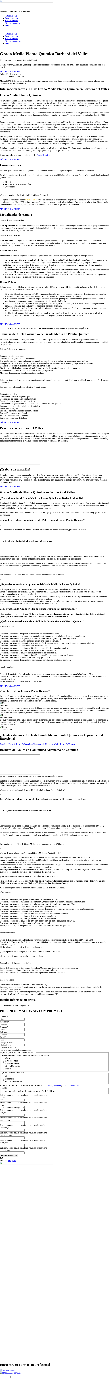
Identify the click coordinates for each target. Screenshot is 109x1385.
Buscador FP (11, 16)
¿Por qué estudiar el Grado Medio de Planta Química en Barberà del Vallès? (32, 776)
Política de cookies (58, 1377)
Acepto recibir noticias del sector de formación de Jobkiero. (30, 1091)
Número (4, 1027)
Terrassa (71, 744)
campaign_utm (6, 1135)
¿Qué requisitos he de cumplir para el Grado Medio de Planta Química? (30, 951)
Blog (7, 25)
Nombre (4, 1016)
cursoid (3, 1097)
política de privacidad (52, 1085)
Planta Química (43, 155)
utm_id (3, 1112)
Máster (8, 1069)
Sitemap (3, 1382)
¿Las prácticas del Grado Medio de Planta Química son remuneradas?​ (29, 876)
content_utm (5, 1150)
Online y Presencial (13, 1081)
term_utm (4, 1143)
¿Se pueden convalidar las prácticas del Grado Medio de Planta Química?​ (30, 853)
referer (2, 1105)
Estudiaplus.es (31, 200)
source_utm (5, 1120)
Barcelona (28, 744)
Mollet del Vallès (61, 744)
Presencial (9, 1079)
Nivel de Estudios (8, 1047)
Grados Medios (11, 20)
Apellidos (4, 1022)
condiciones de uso (71, 1085)
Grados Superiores (13, 23)
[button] (54, 776)
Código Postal (6, 1042)
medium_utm (5, 1127)
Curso (7, 1058)
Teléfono (4, 1032)
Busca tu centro (11, 18)
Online (8, 1076)
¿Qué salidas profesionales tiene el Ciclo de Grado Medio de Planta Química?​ (32, 888)
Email (3, 1037)
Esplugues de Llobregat (43, 744)
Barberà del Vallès (16, 744)
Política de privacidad (39, 1377)
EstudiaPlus (5, 1377)
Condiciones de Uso (19, 1377)
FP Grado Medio (12, 1061)
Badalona (4, 744)
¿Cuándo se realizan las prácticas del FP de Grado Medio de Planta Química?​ (32, 790)
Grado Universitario (13, 1066)
